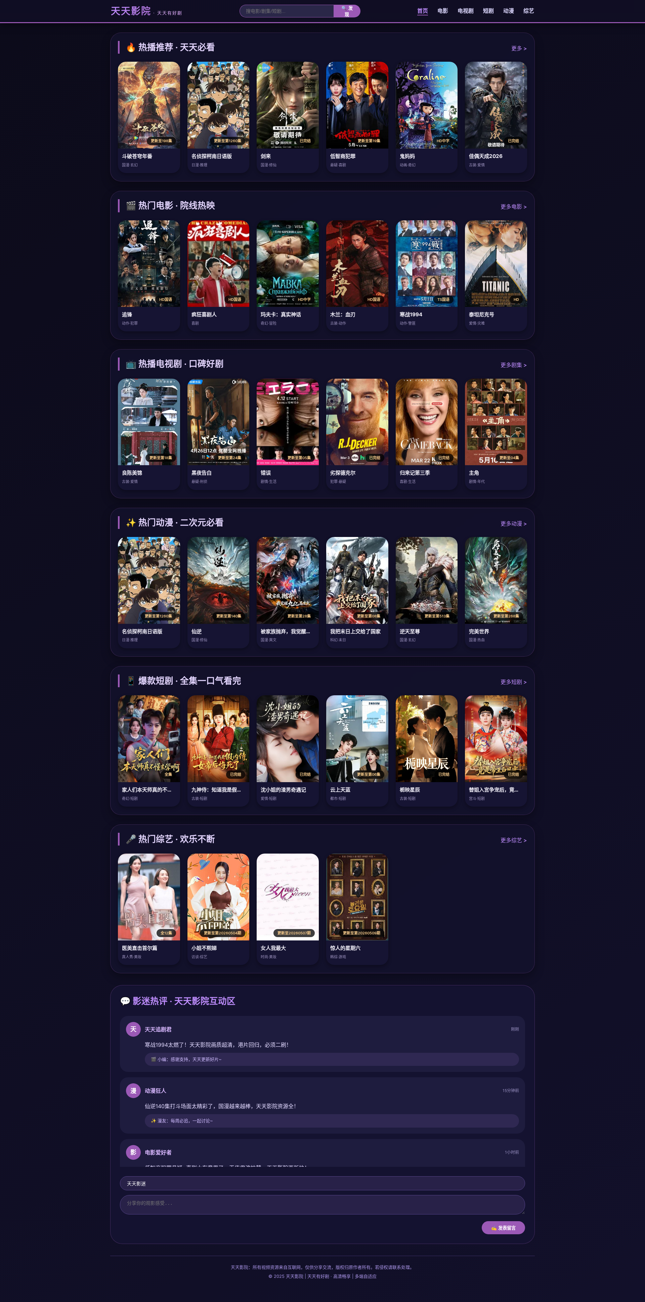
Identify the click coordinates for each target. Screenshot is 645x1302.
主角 (474, 473)
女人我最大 (273, 948)
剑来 (266, 156)
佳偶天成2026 (486, 156)
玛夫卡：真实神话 (281, 314)
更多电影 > (514, 206)
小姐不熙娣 (204, 948)
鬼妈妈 (407, 156)
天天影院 (146, 11)
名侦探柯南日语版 (211, 156)
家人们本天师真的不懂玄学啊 (154, 789)
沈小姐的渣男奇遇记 (283, 789)
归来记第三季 (415, 473)
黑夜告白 (201, 473)
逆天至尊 (410, 631)
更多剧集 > (514, 365)
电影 (442, 10)
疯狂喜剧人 (204, 314)
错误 (266, 473)
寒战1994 (411, 314)
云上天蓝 (340, 789)
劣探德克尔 (342, 473)
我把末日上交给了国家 (355, 631)
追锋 (127, 314)
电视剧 (466, 10)
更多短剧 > (514, 682)
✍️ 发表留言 (503, 1228)
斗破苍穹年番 (137, 156)
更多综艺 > (514, 840)
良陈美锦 (132, 473)
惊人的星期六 (345, 948)
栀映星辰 (410, 789)
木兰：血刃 (342, 314)
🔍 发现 (347, 11)
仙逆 (196, 631)
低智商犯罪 (342, 156)
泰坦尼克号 (481, 314)
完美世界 (479, 631)
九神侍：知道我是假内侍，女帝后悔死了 (236, 789)
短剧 (488, 10)
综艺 (528, 10)
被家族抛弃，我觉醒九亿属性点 (296, 631)
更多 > (519, 48)
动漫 (508, 10)
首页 (422, 10)
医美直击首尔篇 (139, 948)
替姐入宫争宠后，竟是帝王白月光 (507, 789)
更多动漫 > (514, 523)
